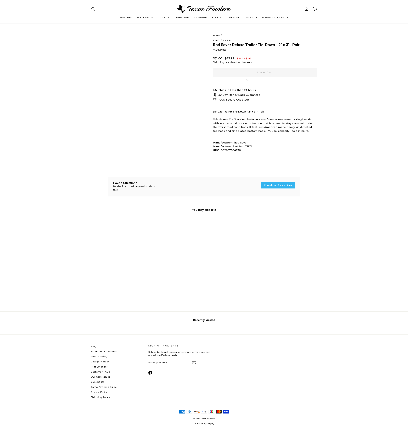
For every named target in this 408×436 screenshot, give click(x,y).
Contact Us (97, 382)
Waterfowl (146, 17)
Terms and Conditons (104, 351)
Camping (200, 17)
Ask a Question (279, 185)
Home (216, 35)
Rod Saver (222, 40)
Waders (126, 17)
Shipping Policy (100, 397)
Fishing (218, 17)
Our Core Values (100, 377)
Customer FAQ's (100, 372)
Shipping (218, 62)
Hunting (182, 17)
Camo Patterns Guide (104, 387)
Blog (94, 346)
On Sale (251, 17)
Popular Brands (275, 17)
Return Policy (99, 356)
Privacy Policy (99, 392)
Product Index (99, 366)
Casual (165, 17)
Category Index (100, 361)
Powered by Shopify (204, 423)
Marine (234, 17)
